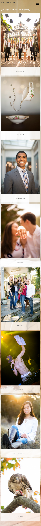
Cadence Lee (8, 2)
